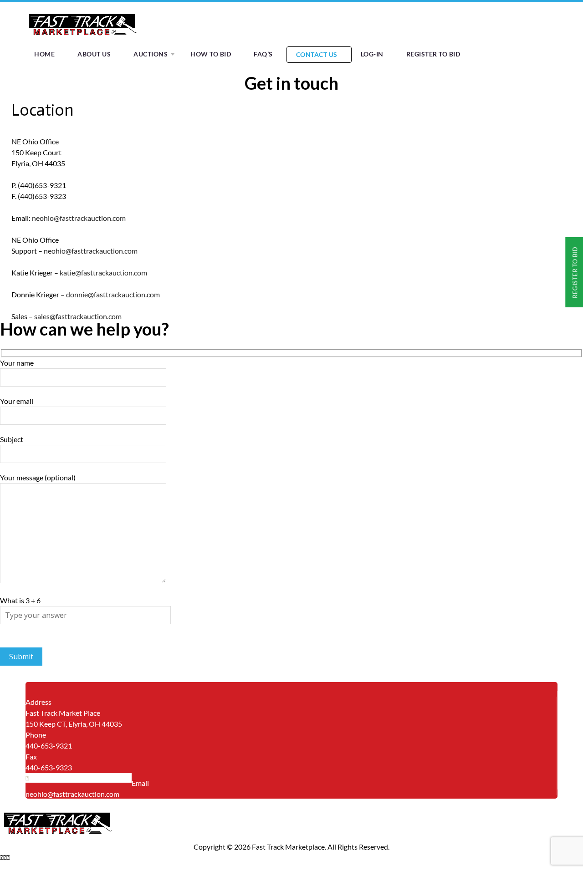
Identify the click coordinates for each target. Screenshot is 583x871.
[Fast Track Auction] (82, 38)
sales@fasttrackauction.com (78, 316)
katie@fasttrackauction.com (103, 272)
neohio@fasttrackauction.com (79, 218)
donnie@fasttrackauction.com (113, 294)
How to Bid (210, 54)
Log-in (372, 54)
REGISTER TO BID (433, 54)
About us (94, 54)
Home (44, 54)
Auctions (150, 54)
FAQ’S (263, 54)
